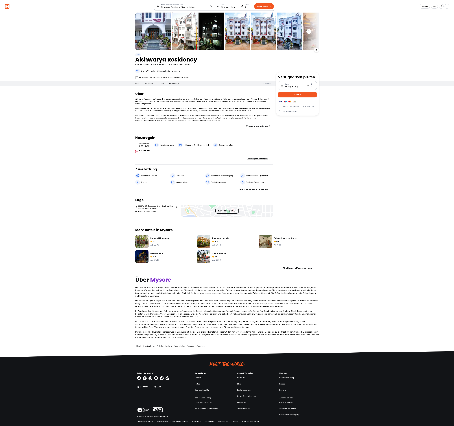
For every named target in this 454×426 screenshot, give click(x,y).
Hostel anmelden (286, 402)
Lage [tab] (162, 83)
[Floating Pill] (308, 31)
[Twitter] (145, 378)
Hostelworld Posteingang (289, 415)
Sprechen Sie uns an (203, 402)
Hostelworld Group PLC (288, 378)
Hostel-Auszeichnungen (246, 396)
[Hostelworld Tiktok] (167, 378)
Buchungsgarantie (244, 390)
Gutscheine (196, 421)
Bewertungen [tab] (174, 83)
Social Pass (241, 378)
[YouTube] (156, 378)
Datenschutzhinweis (145, 421)
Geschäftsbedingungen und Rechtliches (173, 421)
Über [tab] (137, 83)
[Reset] (211, 6)
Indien (146, 64)
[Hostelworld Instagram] (150, 378)
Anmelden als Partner (287, 408)
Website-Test (223, 421)
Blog (239, 384)
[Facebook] (139, 378)
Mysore (138, 64)
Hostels (198, 378)
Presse (282, 384)
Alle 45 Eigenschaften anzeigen (165, 71)
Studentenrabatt (243, 408)
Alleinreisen (241, 402)
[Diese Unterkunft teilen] (316, 50)
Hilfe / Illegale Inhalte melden (206, 408)
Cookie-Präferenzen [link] (250, 421)
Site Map (235, 421)
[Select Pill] (441, 6)
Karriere (282, 390)
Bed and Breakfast (202, 390)
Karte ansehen (157, 64)
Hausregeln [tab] (149, 83)
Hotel (138, 55)
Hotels (197, 384)
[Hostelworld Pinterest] (162, 378)
